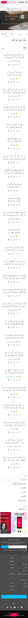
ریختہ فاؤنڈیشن (11, 561)
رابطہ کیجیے (12, 567)
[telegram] (7, 607)
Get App (4, 2)
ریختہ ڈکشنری (12, 586)
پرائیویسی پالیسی (16, 550)
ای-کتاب (9, 9)
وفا (11, 411)
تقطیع (26, 567)
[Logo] (21, 2)
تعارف (19, 34)
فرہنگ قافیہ (25, 564)
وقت (11, 79)
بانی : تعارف (12, 564)
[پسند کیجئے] (9, 16)
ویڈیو (12, 9)
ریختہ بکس (12, 589)
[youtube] (14, 607)
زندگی (11, 394)
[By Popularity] (3, 48)
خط (11, 113)
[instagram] (11, 607)
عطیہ (26, 561)
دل (12, 359)
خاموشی (11, 429)
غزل (12, 34)
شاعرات (24, 492)
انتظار (13, 341)
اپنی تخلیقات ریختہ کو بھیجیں (22, 574)
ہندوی (13, 583)
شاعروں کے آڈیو (22, 500)
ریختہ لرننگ (25, 586)
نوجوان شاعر (23, 496)
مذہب (11, 464)
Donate (9, 2)
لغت (15, 9)
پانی (12, 219)
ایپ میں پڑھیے (14, 615)
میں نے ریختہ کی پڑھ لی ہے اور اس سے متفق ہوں (14, 550)
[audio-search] (3, 6)
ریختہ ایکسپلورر (11, 574)
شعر (17, 9)
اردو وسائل (25, 571)
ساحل (13, 96)
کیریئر (13, 571)
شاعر (20, 9)
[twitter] (18, 607)
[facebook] (22, 607)
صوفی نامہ (25, 583)
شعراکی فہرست (23, 479)
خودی (13, 310)
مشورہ (11, 145)
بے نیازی (12, 376)
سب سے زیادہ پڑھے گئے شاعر (19, 484)
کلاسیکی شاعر (23, 488)
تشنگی (12, 61)
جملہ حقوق (9, 613)
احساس (12, 446)
